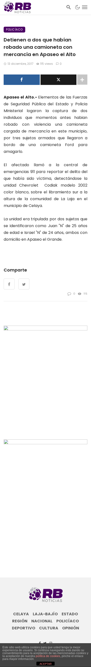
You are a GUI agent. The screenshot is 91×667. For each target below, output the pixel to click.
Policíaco (14, 29)
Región (19, 621)
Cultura (48, 628)
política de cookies (48, 656)
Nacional (41, 621)
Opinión (70, 628)
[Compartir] (22, 79)
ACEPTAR (46, 663)
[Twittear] (59, 79)
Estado (70, 614)
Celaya (21, 614)
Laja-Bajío (45, 614)
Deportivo (23, 628)
